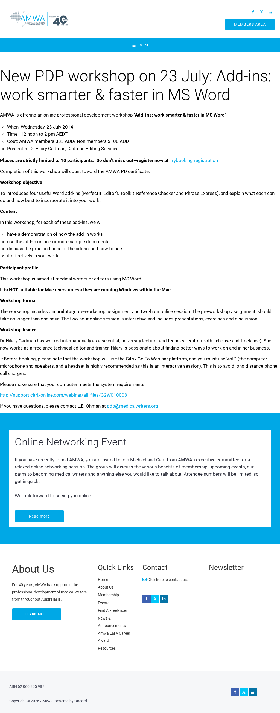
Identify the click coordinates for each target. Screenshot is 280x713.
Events (103, 603)
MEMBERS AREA (243, 22)
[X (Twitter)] (262, 12)
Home (103, 579)
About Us (105, 587)
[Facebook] (253, 12)
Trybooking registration (194, 160)
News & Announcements (112, 621)
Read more (26, 514)
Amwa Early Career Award (114, 637)
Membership (108, 595)
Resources (107, 648)
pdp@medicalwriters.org (132, 406)
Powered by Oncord (70, 701)
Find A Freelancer (112, 610)
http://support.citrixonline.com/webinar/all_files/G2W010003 (63, 395)
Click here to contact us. (167, 579)
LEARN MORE (24, 612)
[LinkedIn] (270, 12)
